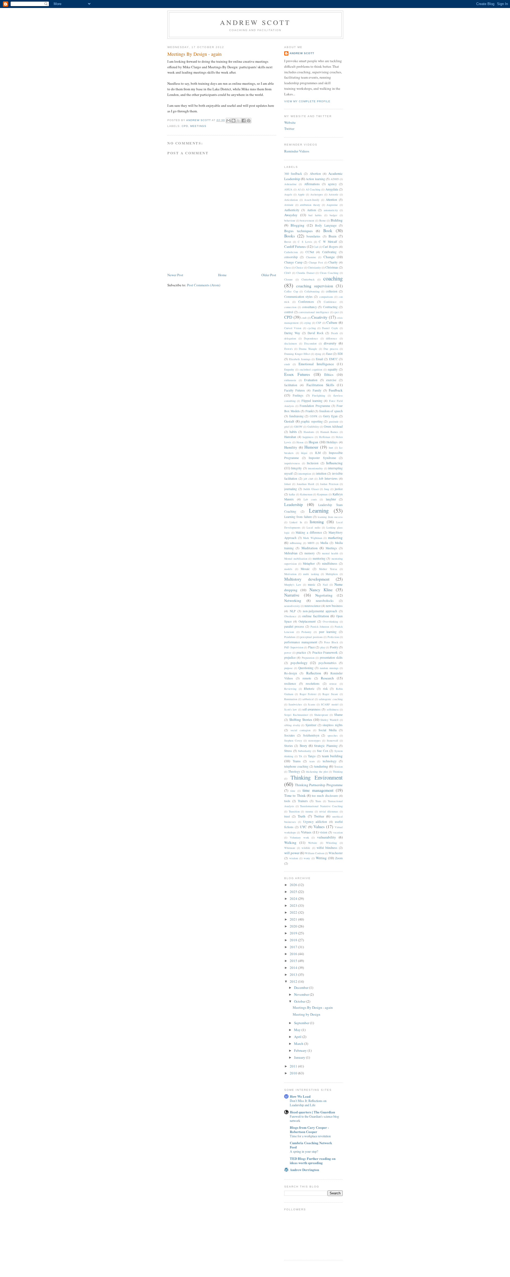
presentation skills (331, 657)
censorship (291, 257)
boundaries (313, 236)
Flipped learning (311, 401)
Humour (311, 447)
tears (312, 761)
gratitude (334, 421)
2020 (294, 926)
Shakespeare (321, 715)
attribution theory (310, 205)
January (300, 1057)
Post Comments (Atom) (203, 285)
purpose (288, 668)
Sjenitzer (310, 725)
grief (286, 426)
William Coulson (314, 853)
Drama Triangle (308, 349)
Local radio (313, 527)
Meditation (309, 548)
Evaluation (310, 380)
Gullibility (313, 426)
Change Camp (293, 262)
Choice (299, 267)
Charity (333, 262)
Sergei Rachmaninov (296, 715)
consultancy (309, 307)
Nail (325, 584)
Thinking (338, 771)
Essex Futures (297, 374)
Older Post (268, 275)
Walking (290, 842)
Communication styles (298, 297)
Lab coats (310, 499)
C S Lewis (305, 242)
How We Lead (300, 1096)
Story (303, 745)
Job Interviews (328, 478)
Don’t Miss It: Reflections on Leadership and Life (308, 1103)
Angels (288, 194)
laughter (331, 499)
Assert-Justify (311, 200)
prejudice (290, 657)
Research (327, 678)
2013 (294, 974)
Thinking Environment (317, 777)
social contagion (301, 730)
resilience (290, 684)
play (322, 647)
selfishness (333, 709)
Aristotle (333, 194)
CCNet (309, 252)
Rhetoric (309, 689)
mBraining (295, 543)
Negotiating (324, 595)
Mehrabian (291, 553)
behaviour (289, 220)
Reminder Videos (296, 151)
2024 (294, 898)
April (298, 1036)
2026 (294, 884)
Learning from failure (298, 517)
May (297, 1029)
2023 (294, 905)
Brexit (287, 242)
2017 (294, 946)
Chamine (311, 257)
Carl (315, 247)
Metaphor (309, 563)
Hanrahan (290, 437)
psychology (299, 662)
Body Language (326, 225)
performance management (300, 642)
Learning (319, 510)
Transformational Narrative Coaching (321, 806)
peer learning (328, 632)
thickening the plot (317, 771)
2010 (294, 1073)
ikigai (304, 453)
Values (319, 826)
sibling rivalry (292, 725)
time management (318, 790)
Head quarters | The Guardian (312, 1111)
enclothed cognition (311, 369)
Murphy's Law (292, 584)
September (302, 1022)
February (301, 1050)
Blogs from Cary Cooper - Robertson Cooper (309, 1129)
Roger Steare (330, 694)
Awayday (291, 214)
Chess (287, 267)
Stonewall (332, 740)
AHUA (288, 189)
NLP (293, 611)
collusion (331, 291)
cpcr (336, 312)
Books (289, 236)
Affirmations (312, 184)
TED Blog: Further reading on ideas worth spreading (312, 1160)
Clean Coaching (329, 273)
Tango (312, 756)
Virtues (306, 832)
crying (307, 323)
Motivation (290, 574)
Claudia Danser (305, 273)
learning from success (330, 517)
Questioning (305, 668)
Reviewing (290, 689)
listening (317, 521)
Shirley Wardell (329, 720)
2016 (294, 953)
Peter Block (331, 642)
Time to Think (295, 795)
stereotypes (314, 740)
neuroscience (312, 606)
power (287, 652)
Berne (322, 220)
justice (339, 489)
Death (334, 333)
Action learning (315, 179)
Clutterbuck (307, 279)
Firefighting (318, 395)
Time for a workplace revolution (310, 1136)
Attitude (289, 205)
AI (299, 189)
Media (324, 543)
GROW (298, 426)
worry (307, 858)
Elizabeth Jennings (299, 359)
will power (291, 852)
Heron (299, 442)
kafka (292, 494)
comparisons (326, 297)
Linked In (296, 522)
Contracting (330, 307)
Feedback (336, 390)
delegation (290, 338)
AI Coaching (313, 189)
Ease (329, 354)
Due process (331, 349)
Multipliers (332, 574)
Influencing (334, 463)
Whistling (331, 843)
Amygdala (331, 189)
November (302, 994)
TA (300, 756)
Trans (318, 801)
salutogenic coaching (331, 699)
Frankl (309, 411)
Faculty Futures (294, 390)
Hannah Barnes (329, 432)
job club (308, 478)
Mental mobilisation (295, 558)
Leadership (293, 504)
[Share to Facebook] (243, 120)
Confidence (330, 302)
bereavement (307, 220)
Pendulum (289, 637)
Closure (288, 279)
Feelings (298, 395)
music (311, 584)
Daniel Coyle (330, 328)
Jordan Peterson (329, 484)
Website (290, 122)
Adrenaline (290, 184)
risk (325, 689)
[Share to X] (238, 120)
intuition (321, 473)
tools (287, 801)
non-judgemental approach (320, 611)
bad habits (315, 215)
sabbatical (308, 699)
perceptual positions (311, 637)
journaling (290, 489)
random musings (329, 668)
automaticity (331, 210)
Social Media (327, 730)
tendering (321, 766)
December (301, 987)
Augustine (332, 205)
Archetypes (316, 194)
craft (304, 318)
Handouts (309, 432)
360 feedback (293, 174)
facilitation (290, 385)
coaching (333, 278)
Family (317, 390)
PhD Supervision (293, 647)
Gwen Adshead (333, 426)
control (288, 312)
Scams (311, 704)
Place (311, 647)
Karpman (322, 494)
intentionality (315, 468)
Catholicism (291, 252)
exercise (331, 380)
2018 (294, 940)
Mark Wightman (312, 538)
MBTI (311, 543)
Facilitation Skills (320, 384)
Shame (338, 715)
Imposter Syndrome (322, 458)
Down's (288, 349)
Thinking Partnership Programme (319, 784)
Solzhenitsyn (311, 735)
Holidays (332, 442)
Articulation (291, 200)
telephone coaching (296, 766)
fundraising (296, 416)
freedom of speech (331, 411)
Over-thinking (330, 621)
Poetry (334, 647)
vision (323, 832)
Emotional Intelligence (316, 363)
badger (333, 215)
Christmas (331, 267)
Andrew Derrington (304, 1169)
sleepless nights (332, 725)
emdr (287, 364)
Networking (292, 600)
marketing (335, 537)
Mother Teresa (328, 569)
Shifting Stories (300, 719)
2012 (294, 981)
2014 (294, 967)
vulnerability (326, 837)
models (288, 569)
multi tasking (311, 574)
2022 (294, 912)
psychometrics (327, 663)
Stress (288, 751)
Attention (331, 200)
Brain (333, 236)
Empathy (289, 369)
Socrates (289, 735)
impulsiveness (292, 463)
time (292, 791)
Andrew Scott (255, 22)
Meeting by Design (306, 1014)
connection (290, 307)
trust (287, 816)
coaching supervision (314, 285)
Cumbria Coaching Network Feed (311, 1145)
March (299, 1043)
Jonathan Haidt (305, 484)
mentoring (319, 558)
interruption (304, 473)
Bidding (337, 220)
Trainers (303, 801)
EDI (340, 354)
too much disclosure (325, 796)
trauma (309, 811)
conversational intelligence (314, 312)
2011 (294, 1066)
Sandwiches (295, 704)
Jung (326, 489)
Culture (331, 322)
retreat (333, 684)
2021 (294, 919)
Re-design (290, 673)
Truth (301, 816)
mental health (330, 553)
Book (327, 230)
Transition (294, 811)
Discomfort (310, 343)
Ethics (328, 374)
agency (332, 184)
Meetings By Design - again (313, 1007)
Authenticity (291, 210)
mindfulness (329, 563)
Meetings (198, 126)
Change (329, 256)
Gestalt (289, 421)
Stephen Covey (293, 740)
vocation (338, 832)
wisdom (293, 858)
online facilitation (315, 616)
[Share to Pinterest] (248, 120)
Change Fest (316, 262)
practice (301, 652)
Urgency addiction (315, 822)
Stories (288, 746)
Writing (321, 857)
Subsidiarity (304, 751)
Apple (301, 194)
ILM (318, 453)
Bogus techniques (298, 230)
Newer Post (175, 275)
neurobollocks (325, 601)
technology (330, 761)
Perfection (333, 637)
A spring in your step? (304, 1151)
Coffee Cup (291, 291)
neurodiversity (292, 606)
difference (331, 338)
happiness (308, 437)
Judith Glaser (311, 489)
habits (293, 432)
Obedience (290, 616)
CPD (185, 126)
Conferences (306, 302)
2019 (294, 933)
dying (318, 354)
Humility (290, 447)
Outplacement (307, 621)
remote (307, 678)
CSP (318, 323)
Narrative (291, 595)
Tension (338, 766)
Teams (297, 761)
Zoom (339, 858)
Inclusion (312, 463)
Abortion (315, 174)
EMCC (333, 359)
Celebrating (329, 252)
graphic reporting (312, 421)
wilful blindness (327, 848)
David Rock (316, 333)
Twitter (289, 128)
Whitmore (289, 848)
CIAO (287, 273)
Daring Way (292, 333)
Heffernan (324, 437)
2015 (294, 960)
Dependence (311, 338)
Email (319, 359)
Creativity (319, 317)
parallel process (294, 626)
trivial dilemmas (328, 811)
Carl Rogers (330, 247)
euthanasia (290, 380)
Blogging (297, 225)
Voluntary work (299, 837)
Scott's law (290, 709)
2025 (294, 891)
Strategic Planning (325, 746)
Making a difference (309, 532)
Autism (311, 210)
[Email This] (228, 120)
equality (333, 369)
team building (332, 756)
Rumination (290, 699)
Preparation (308, 657)
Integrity (296, 468)
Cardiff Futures (295, 246)
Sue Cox (322, 751)
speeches (333, 735)
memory (309, 553)
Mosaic (305, 569)
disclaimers (290, 343)
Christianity (314, 267)
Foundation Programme (315, 406)
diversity (330, 343)
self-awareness (311, 709)
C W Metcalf (328, 242)
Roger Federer (308, 694)
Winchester (336, 853)
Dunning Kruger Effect (297, 354)
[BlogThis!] (233, 120)
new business (334, 606)
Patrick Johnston (320, 626)
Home (222, 275)
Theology (294, 771)
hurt (331, 447)
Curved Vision (292, 328)
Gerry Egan (330, 416)
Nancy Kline (321, 589)
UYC (303, 826)
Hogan (313, 442)
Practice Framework (325, 652)
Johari (287, 484)
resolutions (313, 684)
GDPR (313, 416)
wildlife (305, 848)
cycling (312, 328)
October (300, 1001)
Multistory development (306, 579)
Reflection (313, 673)
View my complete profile (307, 101)
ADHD (334, 179)
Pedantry (306, 632)
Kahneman (306, 494)
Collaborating (312, 291)
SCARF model (329, 704)
